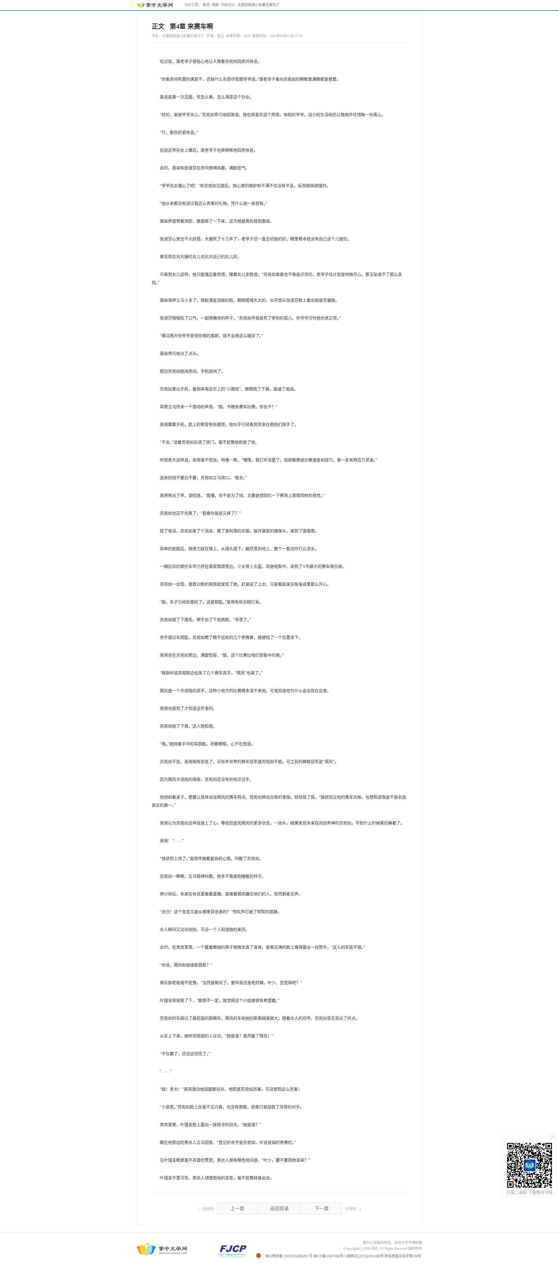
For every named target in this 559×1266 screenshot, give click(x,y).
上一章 (237, 1208)
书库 (215, 5)
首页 (206, 5)
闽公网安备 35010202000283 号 (288, 1256)
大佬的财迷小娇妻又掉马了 (259, 5)
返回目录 (279, 1208)
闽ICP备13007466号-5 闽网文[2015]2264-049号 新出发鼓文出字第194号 (367, 1256)
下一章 (322, 1208)
